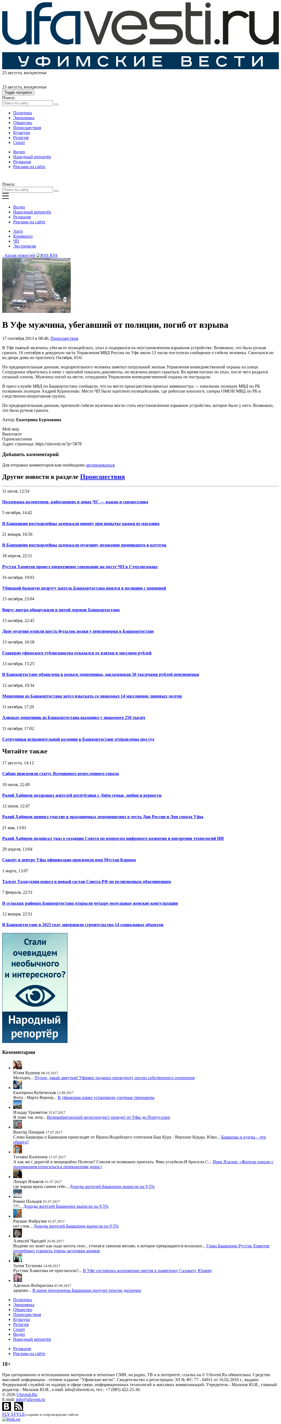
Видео (19, 151)
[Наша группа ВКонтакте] (7, 1409)
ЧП (16, 241)
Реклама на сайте (29, 166)
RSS (53, 255)
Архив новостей (18, 255)
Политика (22, 112)
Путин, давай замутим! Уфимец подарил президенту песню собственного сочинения (115, 1077)
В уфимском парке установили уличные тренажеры (106, 1097)
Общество (22, 122)
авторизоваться (100, 465)
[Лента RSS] (18, 1409)
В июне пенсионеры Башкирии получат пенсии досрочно (86, 1290)
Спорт (19, 142)
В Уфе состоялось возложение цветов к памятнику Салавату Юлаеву (147, 1270)
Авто (18, 231)
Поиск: (8, 97)
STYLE (13, 1414)
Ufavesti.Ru (26, 1394)
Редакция (22, 161)
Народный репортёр (32, 156)
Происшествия (27, 127)
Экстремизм (24, 246)
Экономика (23, 117)
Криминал (23, 236)
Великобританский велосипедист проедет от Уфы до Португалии (108, 1117)
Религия (21, 137)
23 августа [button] (12, 72)
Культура (21, 132)
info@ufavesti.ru (30, 1399)
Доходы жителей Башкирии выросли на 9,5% (111, 1186)
